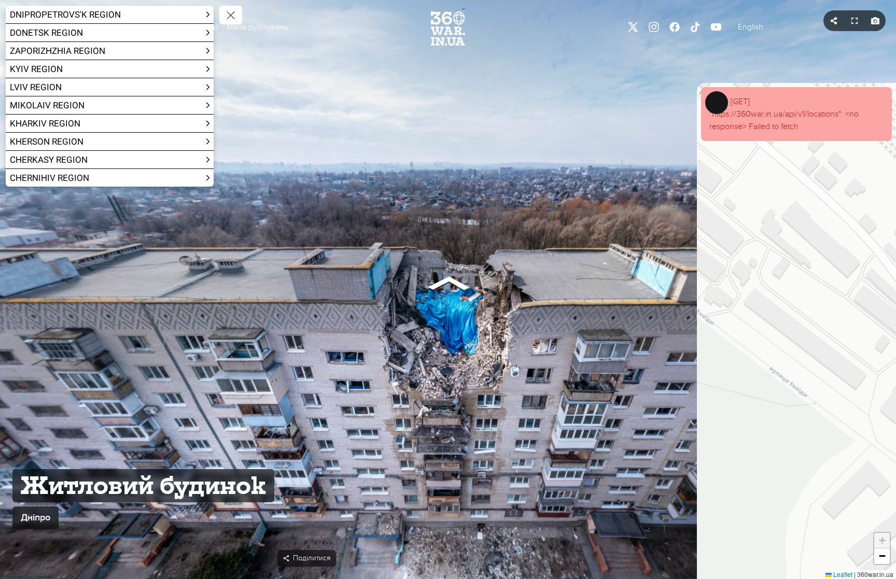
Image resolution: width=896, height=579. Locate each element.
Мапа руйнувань (257, 27)
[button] (153, 27)
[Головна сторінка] (448, 27)
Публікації (199, 27)
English (750, 27)
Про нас (148, 27)
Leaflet (842, 574)
